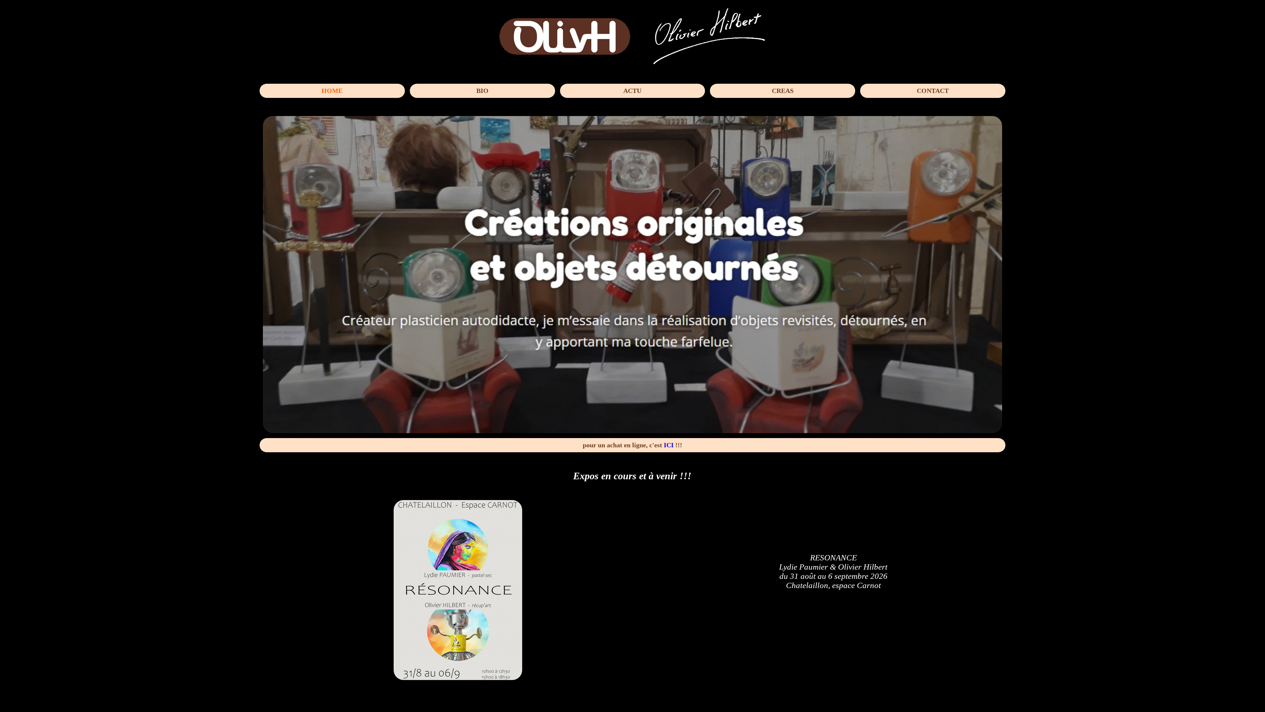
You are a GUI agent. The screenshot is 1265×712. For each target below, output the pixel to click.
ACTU (632, 90)
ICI (669, 445)
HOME (332, 90)
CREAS (783, 90)
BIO (482, 90)
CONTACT (933, 90)
